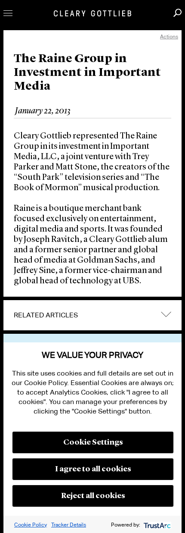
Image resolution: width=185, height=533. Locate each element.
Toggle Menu (7, 13)
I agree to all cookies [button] (93, 469)
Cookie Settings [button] (93, 442)
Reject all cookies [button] (93, 496)
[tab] (92, 315)
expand (166, 314)
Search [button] (177, 13)
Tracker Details (68, 524)
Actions (169, 36)
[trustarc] (156, 524)
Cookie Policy (30, 524)
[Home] (92, 13)
